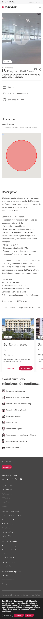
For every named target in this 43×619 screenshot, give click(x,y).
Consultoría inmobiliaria (9, 520)
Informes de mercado (8, 580)
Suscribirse (7, 467)
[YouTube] (20, 480)
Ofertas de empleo (7, 494)
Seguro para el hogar (8, 532)
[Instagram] (3, 480)
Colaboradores (6, 498)
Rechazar (19, 615)
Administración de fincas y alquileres (12, 516)
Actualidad (5, 576)
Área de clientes (34, 2)
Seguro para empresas (8, 562)
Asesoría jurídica (6, 566)
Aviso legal (16, 595)
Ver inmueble (25, 368)
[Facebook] (12, 480)
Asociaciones (6, 502)
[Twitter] (16, 480)
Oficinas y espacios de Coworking (12, 550)
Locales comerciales (7, 554)
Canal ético (13, 598)
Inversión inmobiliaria (8, 558)
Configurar (7, 615)
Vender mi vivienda (7, 524)
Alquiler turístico (6, 536)
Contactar (10, 368)
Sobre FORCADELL (8, 2)
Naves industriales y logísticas (10, 546)
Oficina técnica (6, 528)
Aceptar (29, 615)
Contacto (4, 506)
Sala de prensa (6, 584)
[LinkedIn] (7, 480)
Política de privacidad (27, 595)
